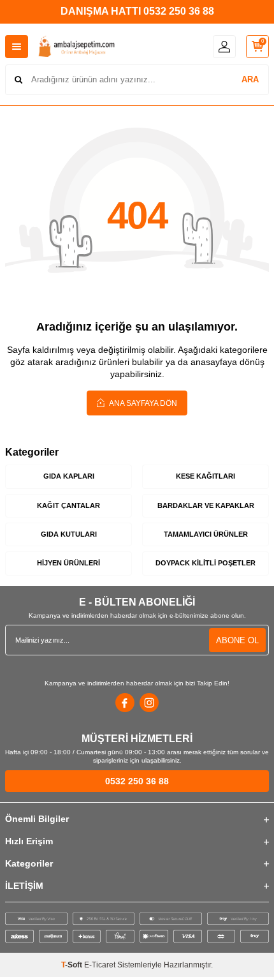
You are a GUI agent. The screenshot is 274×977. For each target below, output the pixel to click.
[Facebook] (124, 702)
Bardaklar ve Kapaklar (205, 505)
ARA (250, 79)
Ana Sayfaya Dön (142, 403)
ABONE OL (237, 640)
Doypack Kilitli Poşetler (205, 563)
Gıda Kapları (68, 476)
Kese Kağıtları (205, 476)
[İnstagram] (149, 702)
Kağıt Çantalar (68, 505)
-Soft (72, 964)
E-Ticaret (99, 964)
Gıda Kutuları (69, 534)
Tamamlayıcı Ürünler (206, 534)
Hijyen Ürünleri (68, 563)
